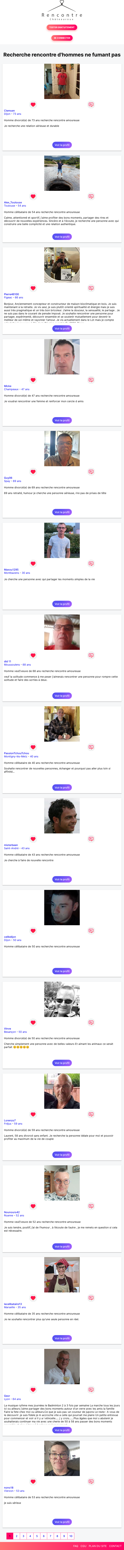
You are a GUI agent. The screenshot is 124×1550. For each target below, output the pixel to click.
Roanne (8, 1215)
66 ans (19, 297)
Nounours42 (12, 1212)
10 (70, 1536)
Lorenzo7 (10, 1120)
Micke (7, 386)
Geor (7, 1395)
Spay (7, 481)
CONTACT (115, 1546)
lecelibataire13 (13, 1304)
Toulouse (9, 205)
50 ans (17, 940)
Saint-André (11, 848)
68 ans (27, 664)
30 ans (26, 572)
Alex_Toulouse (13, 202)
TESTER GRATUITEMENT (62, 27)
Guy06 (8, 477)
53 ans (20, 1490)
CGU (83, 1546)
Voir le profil (62, 145)
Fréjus (7, 1123)
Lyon (7, 1399)
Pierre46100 (11, 294)
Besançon (10, 1031)
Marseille (9, 1307)
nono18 (8, 1487)
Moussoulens (12, 664)
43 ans (25, 848)
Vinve (7, 1028)
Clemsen (9, 110)
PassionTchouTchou (16, 753)
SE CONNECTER (62, 38)
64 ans (17, 1399)
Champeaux (11, 389)
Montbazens (11, 572)
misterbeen (11, 845)
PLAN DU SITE (98, 1546)
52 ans (20, 1215)
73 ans (17, 113)
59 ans (18, 1123)
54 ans (22, 205)
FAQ (75, 1546)
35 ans (22, 1307)
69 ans (17, 481)
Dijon (7, 113)
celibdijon (10, 936)
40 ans (34, 756)
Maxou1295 (11, 569)
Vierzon (8, 1490)
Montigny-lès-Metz (15, 756)
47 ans (25, 389)
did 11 (7, 661)
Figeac (8, 297)
